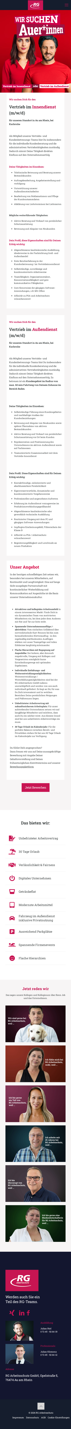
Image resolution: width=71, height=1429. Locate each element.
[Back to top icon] (40, 1406)
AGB (43, 1417)
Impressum (18, 1417)
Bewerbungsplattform (22, 766)
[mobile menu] (66, 5)
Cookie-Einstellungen (59, 1417)
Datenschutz (32, 1417)
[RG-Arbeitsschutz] (35, 5)
